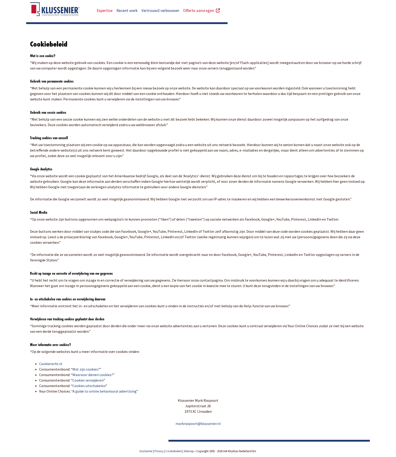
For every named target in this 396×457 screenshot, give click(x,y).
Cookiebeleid (173, 451)
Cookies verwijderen (88, 380)
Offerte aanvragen (199, 10)
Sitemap (189, 451)
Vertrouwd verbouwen (160, 10)
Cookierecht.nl (50, 363)
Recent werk (127, 10)
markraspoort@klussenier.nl (198, 423)
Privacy (158, 451)
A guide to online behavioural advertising (105, 391)
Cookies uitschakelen (89, 385)
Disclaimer (146, 451)
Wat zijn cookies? (85, 369)
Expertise (105, 10)
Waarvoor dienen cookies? (92, 374)
